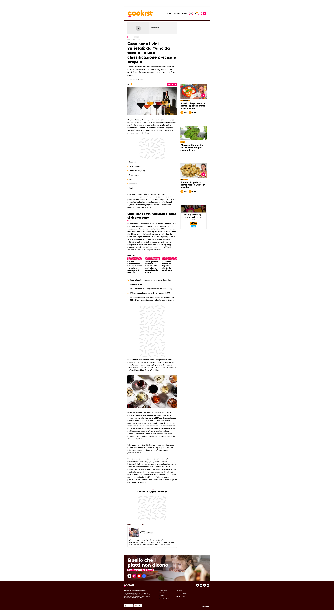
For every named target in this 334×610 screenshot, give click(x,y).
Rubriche (141, 524)
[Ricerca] (191, 13)
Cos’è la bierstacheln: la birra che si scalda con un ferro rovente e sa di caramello (134, 267)
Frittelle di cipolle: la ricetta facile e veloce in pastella (192, 184)
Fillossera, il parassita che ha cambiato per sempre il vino (191, 147)
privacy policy (163, 590)
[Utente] (200, 13)
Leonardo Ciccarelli (138, 79)
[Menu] (204, 13)
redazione (162, 595)
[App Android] (138, 605)
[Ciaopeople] (206, 606)
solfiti (168, 472)
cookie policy (163, 593)
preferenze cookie (164, 598)
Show (184, 14)
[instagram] (134, 576)
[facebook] (144, 576)
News (169, 14)
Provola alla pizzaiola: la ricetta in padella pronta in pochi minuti (193, 105)
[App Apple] (128, 605)
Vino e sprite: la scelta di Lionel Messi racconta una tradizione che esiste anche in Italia (151, 267)
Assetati (130, 37)
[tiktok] (129, 576)
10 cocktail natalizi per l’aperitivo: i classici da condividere (167, 266)
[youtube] (139, 576)
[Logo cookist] (140, 13)
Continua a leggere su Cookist (152, 491)
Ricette (177, 14)
